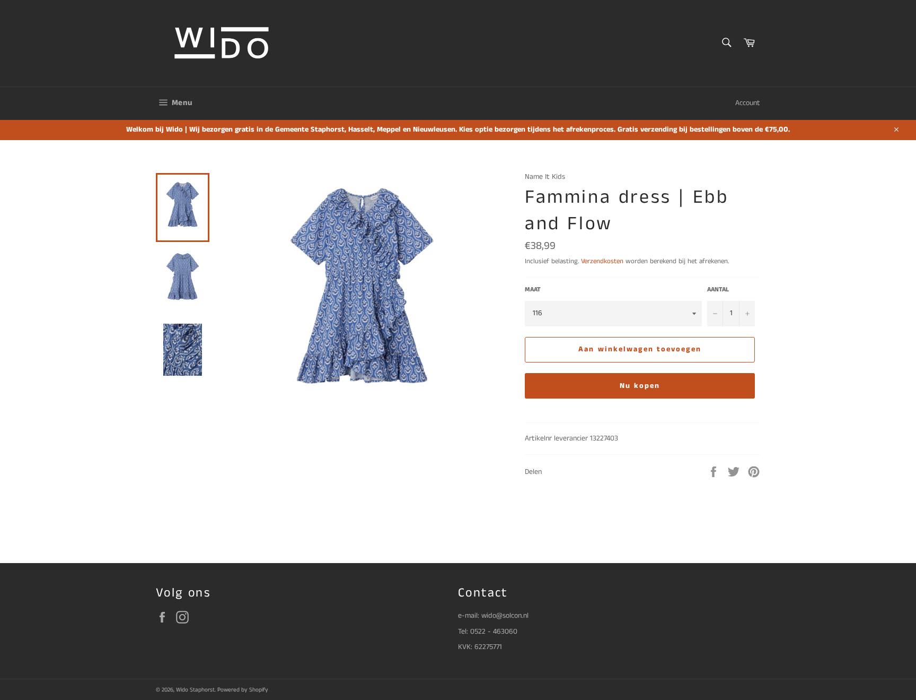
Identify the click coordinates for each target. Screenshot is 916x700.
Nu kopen (640, 386)
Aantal (718, 290)
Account (747, 103)
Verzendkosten (602, 261)
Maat (533, 290)
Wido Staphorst (195, 690)
